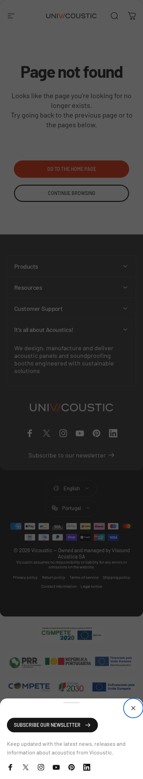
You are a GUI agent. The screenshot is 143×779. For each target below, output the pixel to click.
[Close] (133, 708)
